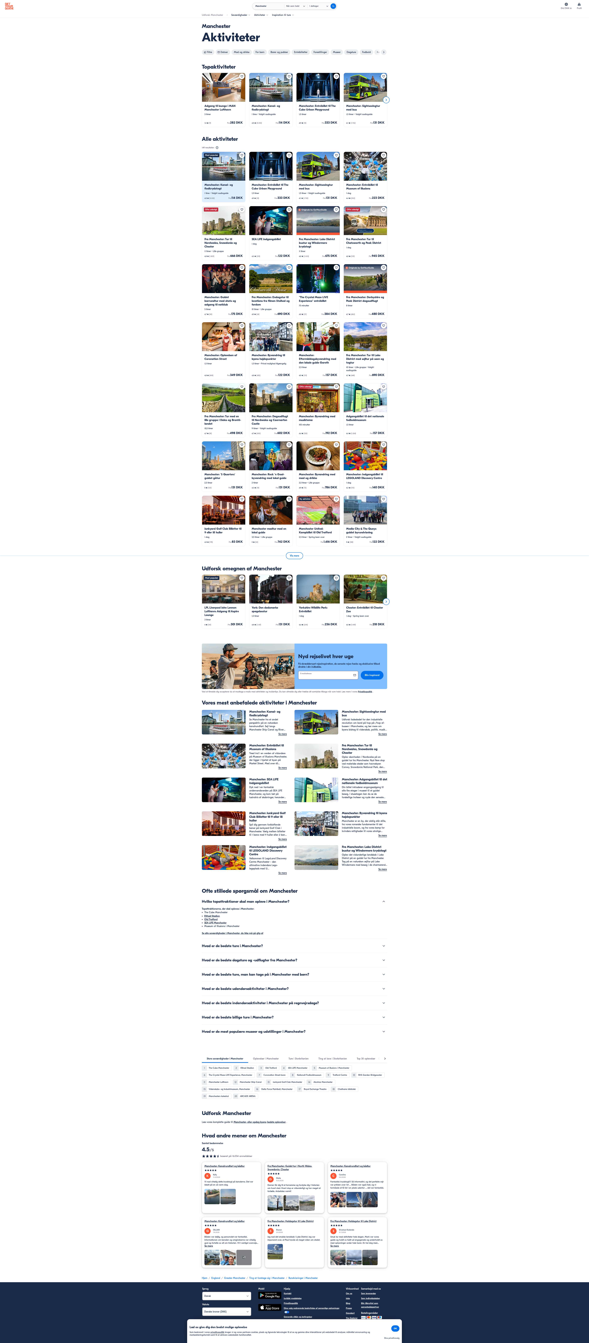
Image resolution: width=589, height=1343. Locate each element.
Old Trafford (211, 919)
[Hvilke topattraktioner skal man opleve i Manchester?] (383, 901)
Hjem (204, 1278)
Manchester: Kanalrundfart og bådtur (224, 1166)
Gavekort (350, 1313)
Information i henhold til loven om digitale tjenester (308, 1321)
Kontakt (287, 1293)
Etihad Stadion (212, 916)
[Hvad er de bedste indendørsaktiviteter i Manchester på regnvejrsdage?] (383, 1003)
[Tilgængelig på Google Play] (269, 1296)
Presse (349, 1308)
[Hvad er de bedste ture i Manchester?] (383, 945)
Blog (348, 1303)
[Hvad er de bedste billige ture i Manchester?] (383, 1017)
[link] (223, 100)
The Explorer (352, 1318)
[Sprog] (566, 4)
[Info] (217, 147)
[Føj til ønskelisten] (242, 76)
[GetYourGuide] (9, 6)
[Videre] (386, 100)
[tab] (225, 1059)
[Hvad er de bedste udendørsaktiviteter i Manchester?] (383, 988)
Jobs (348, 1298)
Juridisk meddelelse (293, 1298)
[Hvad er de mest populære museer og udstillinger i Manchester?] (383, 1031)
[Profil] (579, 4)
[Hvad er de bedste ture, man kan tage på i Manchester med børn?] (383, 974)
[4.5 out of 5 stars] (211, 1156)
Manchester (240, 1122)
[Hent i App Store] (269, 1308)
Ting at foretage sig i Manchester (267, 1278)
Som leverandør (368, 1293)
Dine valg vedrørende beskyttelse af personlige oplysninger (311, 1308)
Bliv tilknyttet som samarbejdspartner (370, 1305)
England (215, 1278)
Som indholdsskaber (370, 1298)
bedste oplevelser (276, 1122)
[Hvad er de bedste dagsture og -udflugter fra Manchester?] (383, 960)
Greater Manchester (234, 1278)
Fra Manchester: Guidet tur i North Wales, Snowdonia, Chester (290, 1168)
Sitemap (287, 1326)
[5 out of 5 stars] (231, 1170)
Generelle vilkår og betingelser (298, 1317)
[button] (223, 100)
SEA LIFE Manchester (215, 922)
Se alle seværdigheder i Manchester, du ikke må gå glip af (232, 933)
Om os (349, 1293)
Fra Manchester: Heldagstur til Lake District (291, 1221)
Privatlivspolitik (365, 691)
